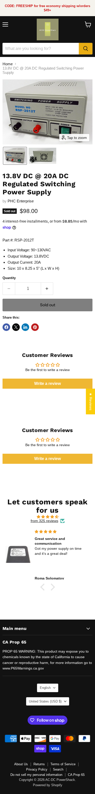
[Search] (85, 48)
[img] (47, 517)
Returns (39, 764)
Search (58, 769)
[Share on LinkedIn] (25, 327)
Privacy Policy (36, 769)
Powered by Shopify (47, 785)
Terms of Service (62, 764)
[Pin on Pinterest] (35, 327)
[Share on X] (16, 327)
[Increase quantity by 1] (47, 288)
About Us (21, 764)
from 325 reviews (44, 521)
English (45, 688)
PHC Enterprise (21, 201)
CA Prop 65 (76, 775)
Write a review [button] (47, 383)
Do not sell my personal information (36, 775)
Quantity (9, 278)
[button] (15, 155)
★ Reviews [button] (91, 401)
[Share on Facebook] (6, 327)
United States (45, 701)
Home (8, 64)
